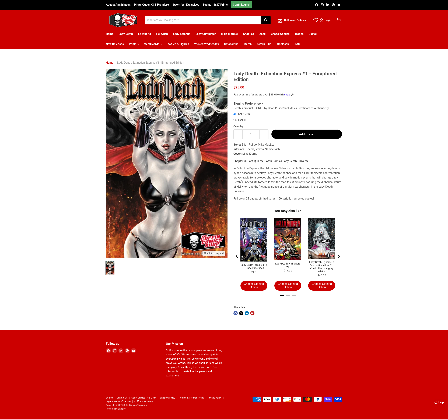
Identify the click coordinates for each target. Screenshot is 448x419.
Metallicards (152, 44)
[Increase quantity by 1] (264, 134)
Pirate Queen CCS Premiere (151, 4)
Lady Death (126, 34)
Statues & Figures (178, 44)
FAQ (297, 44)
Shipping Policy (167, 397)
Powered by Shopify (115, 408)
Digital (313, 34)
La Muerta (144, 34)
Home (109, 34)
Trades (299, 34)
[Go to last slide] (236, 256)
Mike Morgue (229, 34)
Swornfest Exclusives (185, 4)
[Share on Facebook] (235, 313)
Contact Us (122, 397)
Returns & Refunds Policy (191, 397)
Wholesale (283, 44)
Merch (248, 44)
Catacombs (231, 44)
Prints (133, 44)
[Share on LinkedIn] (247, 313)
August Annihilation (118, 4)
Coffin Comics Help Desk (143, 397)
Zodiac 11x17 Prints (215, 4)
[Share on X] (241, 313)
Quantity (238, 126)
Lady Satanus (181, 34)
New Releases (115, 44)
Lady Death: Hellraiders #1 (287, 265)
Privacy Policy (214, 397)
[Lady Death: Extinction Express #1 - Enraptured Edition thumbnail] (110, 268)
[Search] (266, 20)
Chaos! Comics (280, 34)
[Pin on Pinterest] (252, 313)
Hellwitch (162, 34)
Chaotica (248, 34)
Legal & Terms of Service (118, 401)
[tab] (282, 295)
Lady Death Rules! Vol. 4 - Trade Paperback (254, 266)
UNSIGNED (243, 114)
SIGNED (241, 120)
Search (109, 397)
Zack (262, 34)
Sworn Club (264, 44)
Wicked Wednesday (206, 44)
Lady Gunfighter (205, 34)
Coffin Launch (241, 4)
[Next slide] (338, 256)
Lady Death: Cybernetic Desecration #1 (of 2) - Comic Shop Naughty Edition (321, 267)
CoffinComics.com (143, 401)
